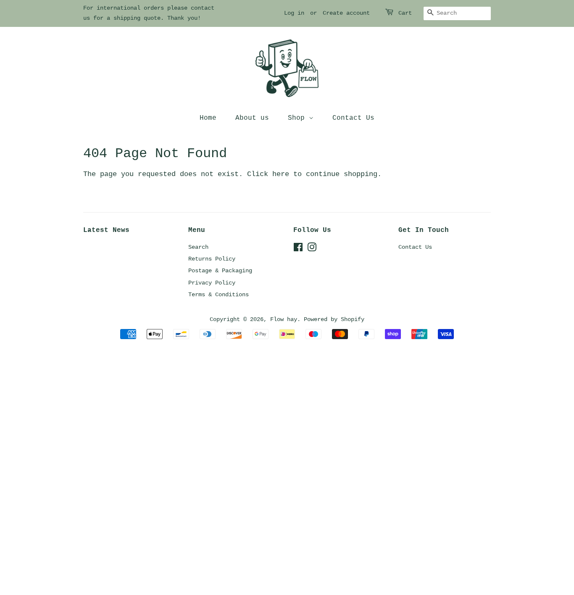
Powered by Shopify (334, 319)
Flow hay (283, 319)
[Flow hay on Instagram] (311, 249)
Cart (405, 13)
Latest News (106, 230)
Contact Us (353, 118)
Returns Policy (211, 258)
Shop (298, 118)
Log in (294, 13)
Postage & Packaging (220, 270)
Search (198, 247)
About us (252, 118)
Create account (346, 13)
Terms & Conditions (218, 294)
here (280, 174)
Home (208, 118)
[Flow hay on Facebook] (298, 249)
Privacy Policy (211, 282)
